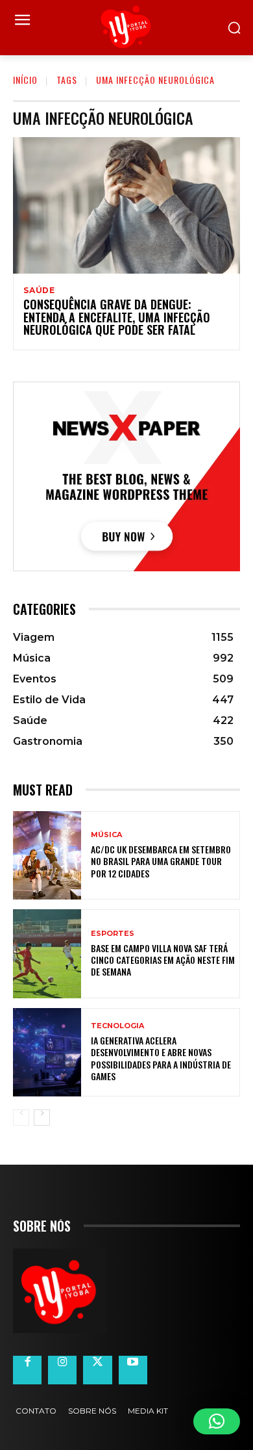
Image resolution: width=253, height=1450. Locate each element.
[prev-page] (21, 1117)
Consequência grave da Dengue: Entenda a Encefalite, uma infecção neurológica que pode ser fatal (116, 317)
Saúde (39, 290)
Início (25, 79)
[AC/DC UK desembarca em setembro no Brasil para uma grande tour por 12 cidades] (47, 855)
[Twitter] (97, 1370)
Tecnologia (117, 1025)
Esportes (112, 933)
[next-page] (42, 1117)
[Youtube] (133, 1370)
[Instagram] (62, 1370)
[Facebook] (27, 1370)
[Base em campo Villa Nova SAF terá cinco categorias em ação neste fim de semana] (47, 953)
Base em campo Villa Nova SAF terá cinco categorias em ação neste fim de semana (163, 959)
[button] (216, 1421)
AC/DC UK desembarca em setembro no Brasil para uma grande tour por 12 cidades (161, 860)
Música (106, 834)
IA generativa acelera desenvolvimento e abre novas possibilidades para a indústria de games (161, 1058)
